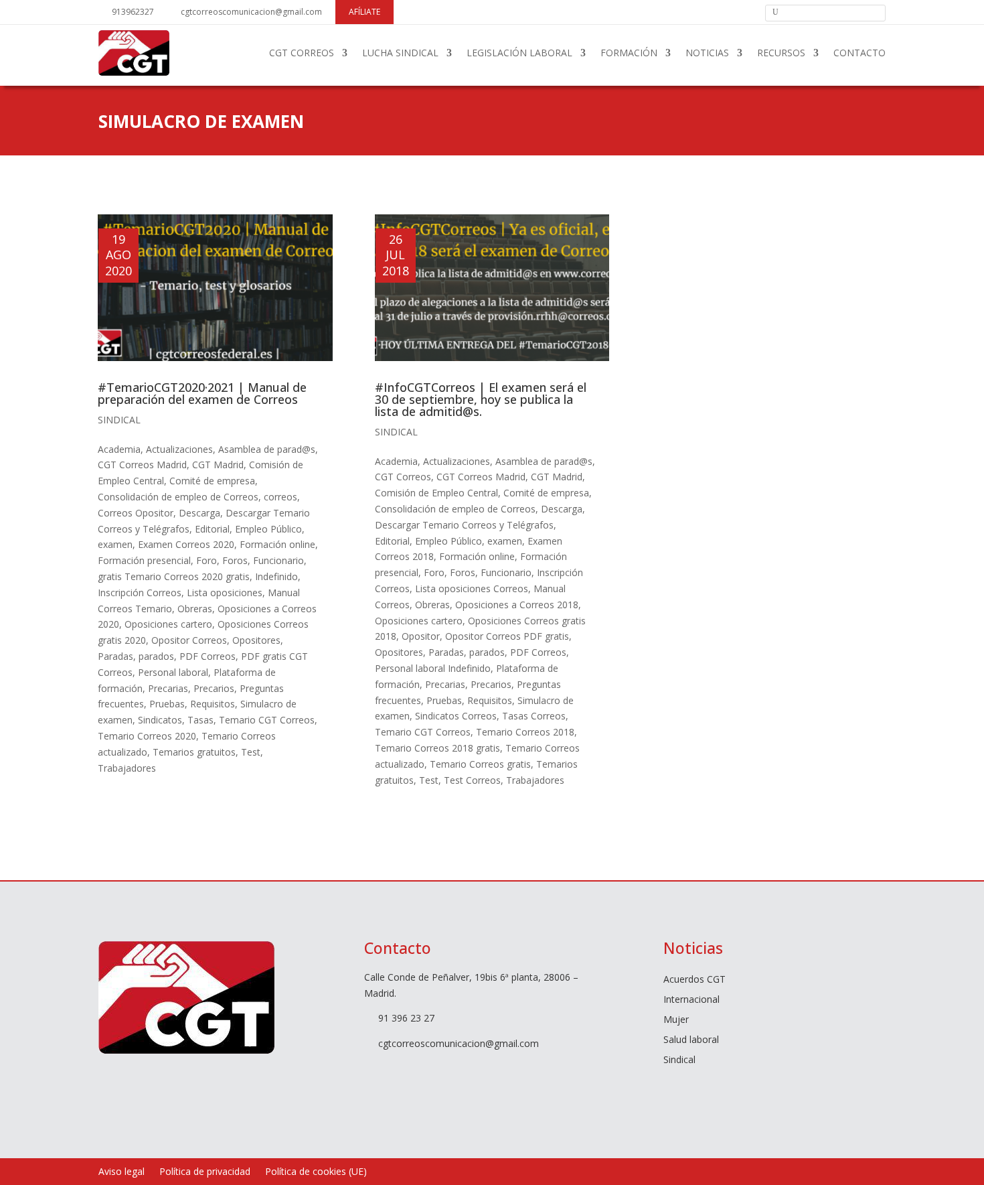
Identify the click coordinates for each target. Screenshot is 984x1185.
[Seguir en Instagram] (747, 11)
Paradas (115, 656)
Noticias (707, 52)
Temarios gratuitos (194, 752)
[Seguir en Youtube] (724, 11)
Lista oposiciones (224, 592)
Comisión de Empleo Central (436, 492)
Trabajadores (127, 768)
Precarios (213, 688)
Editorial (212, 528)
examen (115, 544)
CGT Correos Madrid (142, 464)
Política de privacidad (204, 1172)
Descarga (199, 512)
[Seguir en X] (701, 11)
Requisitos (212, 703)
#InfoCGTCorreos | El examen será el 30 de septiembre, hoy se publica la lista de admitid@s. (480, 399)
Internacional (691, 1000)
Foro (206, 560)
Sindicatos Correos (456, 715)
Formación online (277, 544)
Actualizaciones (179, 449)
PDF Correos (207, 656)
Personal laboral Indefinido (433, 668)
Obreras (194, 608)
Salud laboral (691, 1040)
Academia (119, 449)
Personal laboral (173, 672)
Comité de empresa (212, 480)
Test (250, 752)
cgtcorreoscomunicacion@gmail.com (251, 11)
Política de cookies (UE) (316, 1172)
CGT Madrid (218, 464)
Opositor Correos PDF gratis (507, 636)
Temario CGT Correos (267, 719)
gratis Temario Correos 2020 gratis (174, 576)
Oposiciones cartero (168, 624)
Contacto (859, 52)
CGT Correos (403, 476)
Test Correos (472, 780)
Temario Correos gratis (480, 764)
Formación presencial (144, 560)
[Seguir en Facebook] (678, 11)
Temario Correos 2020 (147, 735)
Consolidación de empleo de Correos (178, 496)
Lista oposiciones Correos (471, 588)
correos (280, 496)
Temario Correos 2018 (525, 731)
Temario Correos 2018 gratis (437, 748)
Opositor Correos (189, 640)
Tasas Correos (534, 715)
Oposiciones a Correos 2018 (516, 604)
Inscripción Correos (139, 592)
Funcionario (278, 560)
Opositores (256, 640)
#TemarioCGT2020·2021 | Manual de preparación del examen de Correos (202, 393)
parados (156, 656)
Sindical (119, 419)
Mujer (676, 1020)
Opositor (421, 636)
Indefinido (276, 576)
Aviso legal (121, 1172)
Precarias (168, 688)
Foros (235, 560)
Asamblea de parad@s (266, 449)
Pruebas (167, 703)
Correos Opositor (135, 512)
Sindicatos (160, 719)
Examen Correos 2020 (186, 544)
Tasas (200, 719)
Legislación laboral (519, 52)
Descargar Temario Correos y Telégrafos (464, 524)
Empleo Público (268, 528)
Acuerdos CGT (694, 980)
